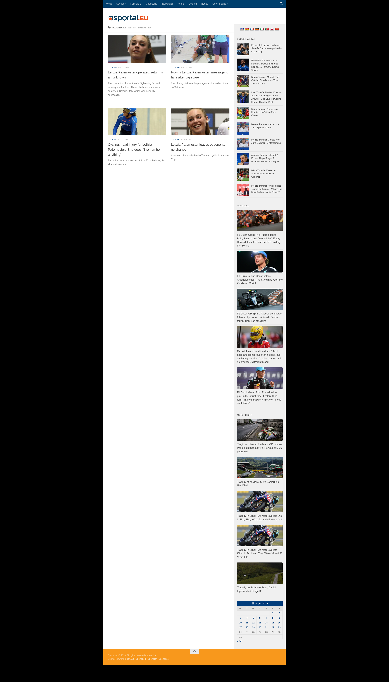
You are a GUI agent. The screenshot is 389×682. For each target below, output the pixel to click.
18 (247, 627)
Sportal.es (164, 659)
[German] (257, 29)
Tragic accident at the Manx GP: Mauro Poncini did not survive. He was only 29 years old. (259, 448)
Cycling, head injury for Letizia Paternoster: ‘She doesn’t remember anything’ (134, 149)
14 (266, 622)
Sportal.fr (152, 659)
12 (253, 622)
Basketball (167, 3)
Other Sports (219, 3)
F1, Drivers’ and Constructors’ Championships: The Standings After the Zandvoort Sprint (260, 280)
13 (260, 622)
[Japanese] (272, 29)
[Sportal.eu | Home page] (128, 18)
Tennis (180, 3)
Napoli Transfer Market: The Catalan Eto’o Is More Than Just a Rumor (265, 80)
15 (273, 622)
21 (266, 627)
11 (247, 622)
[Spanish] (247, 29)
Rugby (204, 3)
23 (279, 627)
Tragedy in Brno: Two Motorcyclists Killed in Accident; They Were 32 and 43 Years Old (259, 553)
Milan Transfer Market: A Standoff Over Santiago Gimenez (263, 173)
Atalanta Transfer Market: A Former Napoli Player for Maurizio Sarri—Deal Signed (265, 158)
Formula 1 (135, 3)
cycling (112, 67)
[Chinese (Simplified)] (277, 29)
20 (260, 627)
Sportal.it (129, 659)
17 (240, 627)
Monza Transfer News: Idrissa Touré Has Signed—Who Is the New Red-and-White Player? (266, 188)
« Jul (239, 641)
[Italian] (262, 29)
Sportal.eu (141, 659)
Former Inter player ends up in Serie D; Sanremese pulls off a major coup (266, 48)
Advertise (151, 655)
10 (240, 622)
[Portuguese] (267, 29)
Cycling (193, 3)
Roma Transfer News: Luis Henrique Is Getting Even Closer (264, 112)
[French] (252, 29)
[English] (242, 29)
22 (273, 627)
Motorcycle (151, 3)
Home (108, 3)
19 (253, 627)
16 (279, 622)
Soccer (120, 3)
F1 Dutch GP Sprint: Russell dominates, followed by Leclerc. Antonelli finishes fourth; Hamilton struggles (259, 317)
